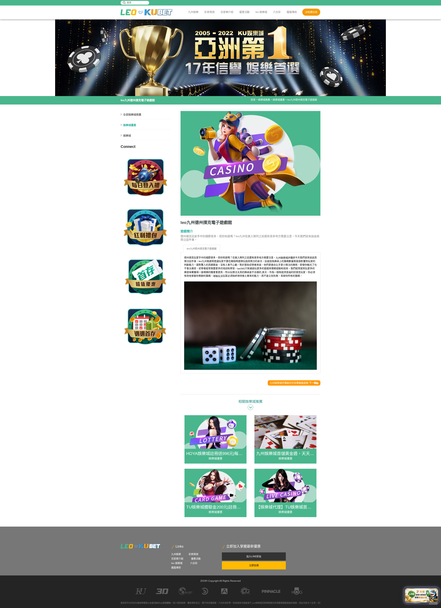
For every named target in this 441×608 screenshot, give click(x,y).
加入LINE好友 (253, 556)
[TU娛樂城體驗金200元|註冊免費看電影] (215, 493)
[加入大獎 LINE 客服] (421, 596)
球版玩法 (218, 276)
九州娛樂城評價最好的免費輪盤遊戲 (293, 382)
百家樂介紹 (226, 12)
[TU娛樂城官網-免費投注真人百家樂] (141, 546)
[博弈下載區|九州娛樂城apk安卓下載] (146, 326)
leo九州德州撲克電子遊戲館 (202, 248)
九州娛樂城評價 (284, 257)
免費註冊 (312, 12)
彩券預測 (209, 12)
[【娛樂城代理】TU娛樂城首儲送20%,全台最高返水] (285, 493)
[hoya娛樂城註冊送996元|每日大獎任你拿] (215, 439)
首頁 (253, 99)
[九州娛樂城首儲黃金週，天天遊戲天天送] (285, 439)
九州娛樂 (193, 12)
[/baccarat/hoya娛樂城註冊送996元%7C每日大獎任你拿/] (146, 176)
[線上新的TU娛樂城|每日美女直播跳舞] (146, 276)
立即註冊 (254, 565)
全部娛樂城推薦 (132, 114)
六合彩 (277, 12)
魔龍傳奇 (292, 12)
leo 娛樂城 (261, 12)
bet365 (241, 268)
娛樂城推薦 (264, 99)
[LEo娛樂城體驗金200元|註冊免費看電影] (146, 226)
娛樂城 (127, 135)
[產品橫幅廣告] (220, 57)
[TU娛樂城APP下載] (146, 12)
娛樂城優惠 (279, 99)
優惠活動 (244, 12)
